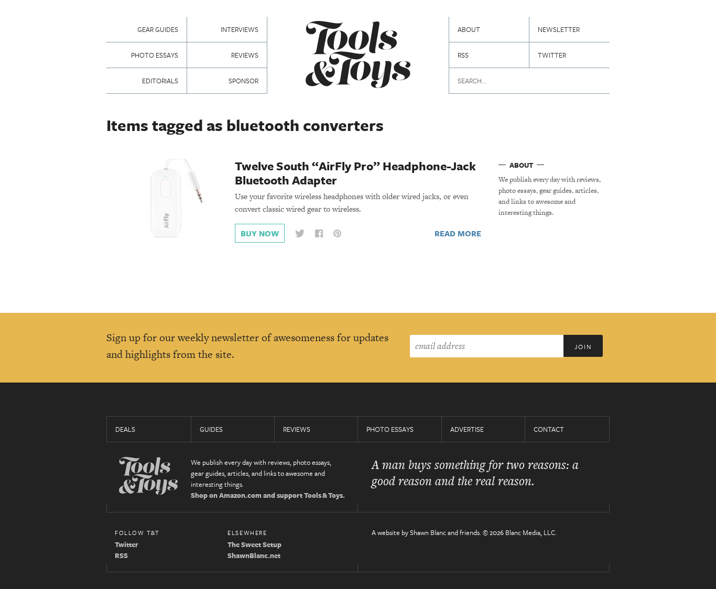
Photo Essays (154, 55)
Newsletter (559, 29)
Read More (458, 233)
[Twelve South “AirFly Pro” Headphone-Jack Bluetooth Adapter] (165, 197)
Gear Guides (157, 29)
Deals (125, 429)
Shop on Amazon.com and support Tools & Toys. (268, 495)
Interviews (239, 29)
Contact (549, 429)
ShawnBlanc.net (253, 555)
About (469, 29)
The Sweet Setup (254, 544)
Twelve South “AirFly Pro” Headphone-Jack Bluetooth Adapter (355, 173)
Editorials (160, 80)
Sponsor (243, 80)
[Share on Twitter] (300, 233)
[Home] (358, 56)
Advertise (467, 429)
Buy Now (260, 233)
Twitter (552, 55)
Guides (211, 429)
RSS (463, 55)
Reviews (244, 55)
